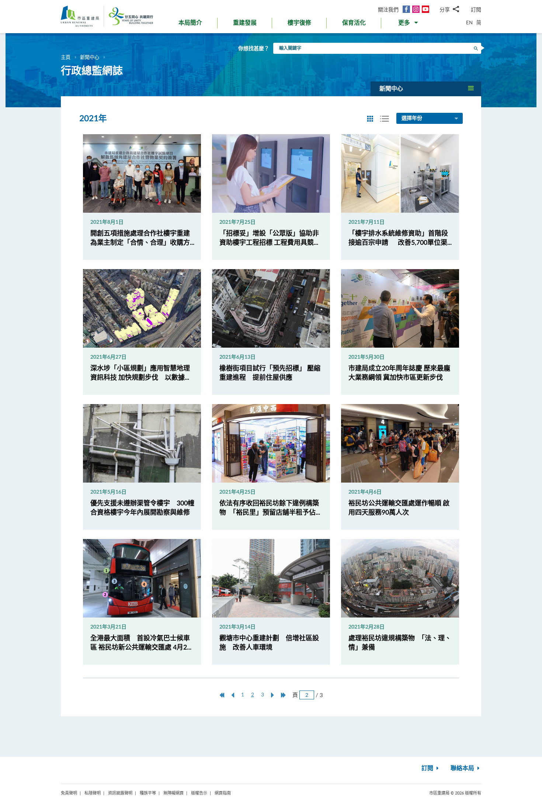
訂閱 (476, 9)
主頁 (65, 57)
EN (469, 22)
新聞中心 (89, 57)
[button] (409, 24)
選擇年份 (412, 118)
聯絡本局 (463, 768)
